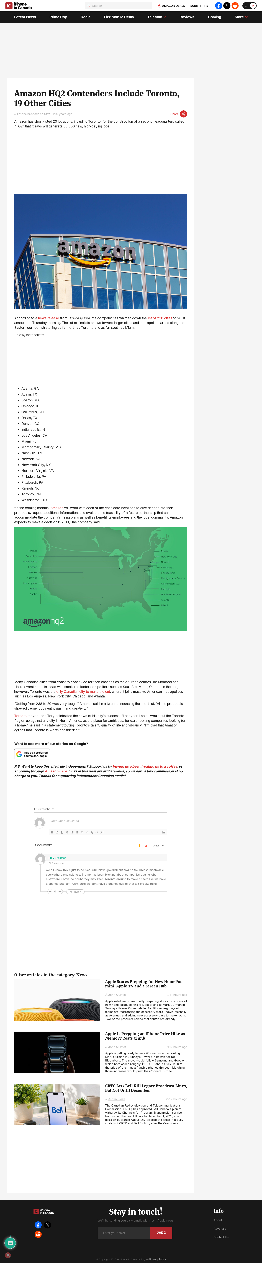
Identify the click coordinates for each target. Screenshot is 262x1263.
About (218, 1220)
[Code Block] (87, 832)
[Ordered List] (72, 832)
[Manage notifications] (8, 1255)
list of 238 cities (160, 318)
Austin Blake (116, 1099)
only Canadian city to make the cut (83, 692)
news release (48, 318)
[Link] (92, 832)
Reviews (187, 17)
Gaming (214, 17)
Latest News (25, 17)
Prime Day (58, 17)
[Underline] (62, 832)
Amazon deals (173, 5)
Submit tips (199, 5)
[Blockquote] (82, 832)
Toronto (20, 716)
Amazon (56, 508)
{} (97, 832)
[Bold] (52, 832)
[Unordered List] (77, 832)
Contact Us (221, 1237)
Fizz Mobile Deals (119, 17)
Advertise (220, 1228)
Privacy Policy (157, 1259)
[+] (102, 832)
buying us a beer (126, 766)
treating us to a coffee (159, 766)
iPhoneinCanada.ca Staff (33, 114)
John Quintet (117, 995)
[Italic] (57, 832)
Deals (85, 17)
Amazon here (56, 771)
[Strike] (67, 832)
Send (161, 1232)
